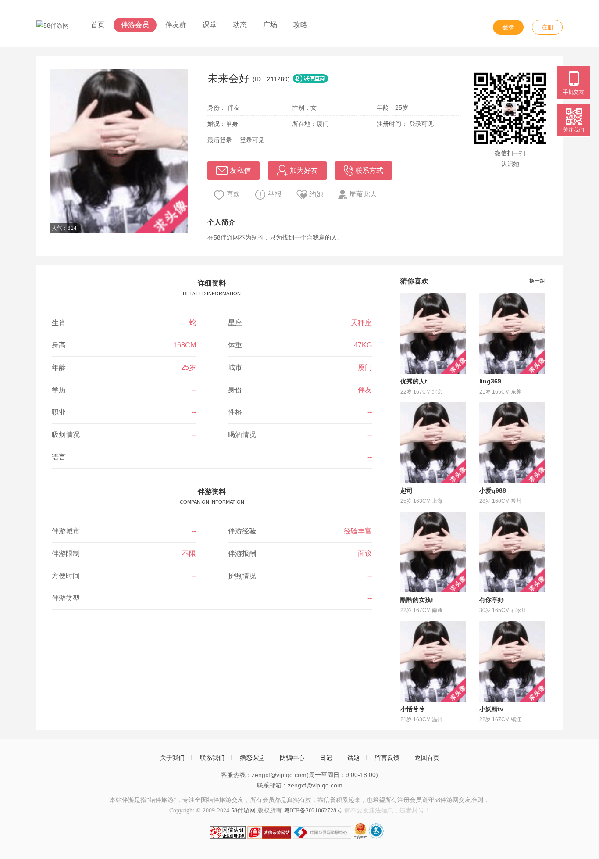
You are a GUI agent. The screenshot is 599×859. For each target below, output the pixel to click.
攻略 (300, 25)
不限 (189, 553)
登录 (508, 27)
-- (194, 390)
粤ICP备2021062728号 (313, 810)
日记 (326, 757)
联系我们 (212, 757)
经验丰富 (358, 531)
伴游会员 (135, 25)
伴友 (365, 390)
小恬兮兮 (412, 708)
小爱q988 (492, 490)
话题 (353, 757)
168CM (184, 345)
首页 (98, 25)
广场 (270, 25)
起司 (406, 490)
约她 (316, 194)
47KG (363, 345)
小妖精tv (491, 708)
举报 (274, 194)
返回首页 (427, 757)
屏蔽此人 (363, 194)
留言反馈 (387, 757)
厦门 (365, 367)
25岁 (188, 367)
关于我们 (172, 757)
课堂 (210, 25)
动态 (240, 25)
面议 (365, 553)
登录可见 (421, 123)
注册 (547, 27)
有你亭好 (491, 599)
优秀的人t (413, 381)
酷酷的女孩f (416, 599)
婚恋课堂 (252, 757)
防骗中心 (292, 757)
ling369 (490, 381)
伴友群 (175, 25)
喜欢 (233, 194)
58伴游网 (243, 810)
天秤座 (361, 322)
